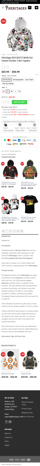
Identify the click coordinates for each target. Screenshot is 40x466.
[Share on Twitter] (10, 231)
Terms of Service (28, 417)
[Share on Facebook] (7, 231)
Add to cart (19, 102)
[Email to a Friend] (14, 231)
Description (6, 236)
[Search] (29, 7)
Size (3, 87)
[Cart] (36, 7)
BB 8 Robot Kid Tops (8, 374)
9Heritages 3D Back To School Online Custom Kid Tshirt (28, 218)
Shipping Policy (27, 413)
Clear (36, 74)
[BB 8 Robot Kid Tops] (10, 359)
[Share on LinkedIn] (21, 231)
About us (8, 433)
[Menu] (3, 7)
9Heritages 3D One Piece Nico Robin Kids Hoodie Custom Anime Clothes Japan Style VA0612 (10, 219)
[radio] (6, 79)
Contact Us (8, 437)
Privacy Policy (27, 409)
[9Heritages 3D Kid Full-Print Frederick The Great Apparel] (10, 169)
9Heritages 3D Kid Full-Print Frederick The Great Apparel (9, 183)
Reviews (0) (5, 240)
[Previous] (1, 366)
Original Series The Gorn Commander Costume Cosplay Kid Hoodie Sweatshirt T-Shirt (29, 184)
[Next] (39, 366)
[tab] (20, 236)
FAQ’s (7, 441)
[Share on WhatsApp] (3, 231)
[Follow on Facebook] (6, 422)
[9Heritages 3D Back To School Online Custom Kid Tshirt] (29, 204)
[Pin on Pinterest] (18, 231)
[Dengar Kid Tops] (29, 359)
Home (3, 54)
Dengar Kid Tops (26, 374)
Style (4, 76)
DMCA (7, 445)
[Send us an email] (10, 422)
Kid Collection (12, 54)
